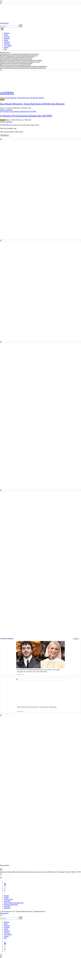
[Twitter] (5, 885)
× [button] (1, 915)
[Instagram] (5, 887)
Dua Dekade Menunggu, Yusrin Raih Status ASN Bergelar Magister (32, 103)
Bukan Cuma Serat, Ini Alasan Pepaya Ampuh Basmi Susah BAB (15, 65)
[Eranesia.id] (4, 23)
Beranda (6, 922)
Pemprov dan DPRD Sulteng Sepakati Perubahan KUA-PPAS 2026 (16, 58)
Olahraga (7, 932)
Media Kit (7, 908)
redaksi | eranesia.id (6, 110)
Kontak (6, 897)
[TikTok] (5, 890)
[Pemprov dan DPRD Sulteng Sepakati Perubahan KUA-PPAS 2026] (40, 57)
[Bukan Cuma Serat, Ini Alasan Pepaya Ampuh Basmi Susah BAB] (40, 63)
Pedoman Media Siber (11, 904)
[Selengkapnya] (1, 870)
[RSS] (5, 892)
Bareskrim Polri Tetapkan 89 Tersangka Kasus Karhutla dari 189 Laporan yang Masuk (20, 61)
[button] (21, 25)
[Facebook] (5, 882)
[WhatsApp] (5, 888)
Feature (2, 99)
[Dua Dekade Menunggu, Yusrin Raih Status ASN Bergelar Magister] (22, 98)
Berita (6, 924)
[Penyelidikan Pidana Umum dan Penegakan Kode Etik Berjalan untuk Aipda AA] (40, 54)
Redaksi (6, 895)
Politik (6, 929)
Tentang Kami (8, 899)
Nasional (6, 925)
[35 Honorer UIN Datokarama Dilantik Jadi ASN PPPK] (18, 111)
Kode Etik (7, 901)
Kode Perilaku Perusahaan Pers (14, 903)
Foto (5, 938)
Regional (3, 120)
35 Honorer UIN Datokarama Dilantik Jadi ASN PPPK (26, 115)
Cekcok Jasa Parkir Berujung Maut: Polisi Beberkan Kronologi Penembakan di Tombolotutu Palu (23, 68)
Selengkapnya (4, 135)
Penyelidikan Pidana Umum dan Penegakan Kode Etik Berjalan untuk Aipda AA (19, 55)
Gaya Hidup (8, 934)
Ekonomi (7, 931)
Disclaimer (7, 906)
